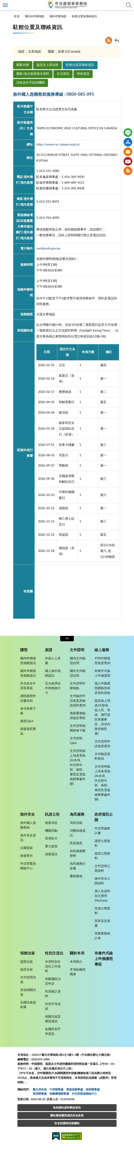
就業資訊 (51, 854)
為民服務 (77, 814)
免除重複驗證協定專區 (77, 716)
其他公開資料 (102, 911)
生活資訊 (63, 73)
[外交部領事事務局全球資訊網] (67, 4)
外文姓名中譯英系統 (28, 686)
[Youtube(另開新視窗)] (128, 161)
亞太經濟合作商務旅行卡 (53, 688)
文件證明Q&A (76, 741)
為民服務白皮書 (77, 866)
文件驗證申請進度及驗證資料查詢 (77, 701)
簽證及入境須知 (47, 65)
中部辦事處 (57, 1089)
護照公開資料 (102, 843)
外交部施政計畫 (102, 831)
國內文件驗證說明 (77, 661)
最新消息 (51, 823)
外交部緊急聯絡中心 (28, 866)
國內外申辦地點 (34, 16)
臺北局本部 (40, 1089)
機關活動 (51, 830)
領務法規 (27, 953)
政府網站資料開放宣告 (67, 1107)
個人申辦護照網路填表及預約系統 (102, 688)
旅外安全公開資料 (102, 881)
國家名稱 (22, 65)
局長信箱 (76, 823)
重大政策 (51, 846)
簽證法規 (26, 969)
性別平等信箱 (53, 1006)
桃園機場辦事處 (59, 1093)
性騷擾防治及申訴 (53, 981)
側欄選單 (5, 5)
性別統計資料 (53, 994)
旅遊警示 (26, 855)
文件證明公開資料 (102, 868)
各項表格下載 (28, 711)
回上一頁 (116, 40)
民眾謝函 (76, 843)
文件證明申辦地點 (77, 686)
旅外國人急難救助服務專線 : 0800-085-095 (53, 94)
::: (2, 3)
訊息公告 (52, 814)
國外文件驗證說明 (77, 673)
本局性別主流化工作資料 (53, 966)
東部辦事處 (40, 1093)
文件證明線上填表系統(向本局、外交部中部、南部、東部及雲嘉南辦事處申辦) (77, 767)
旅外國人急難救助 (28, 825)
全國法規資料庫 (28, 1005)
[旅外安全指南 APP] (128, 142)
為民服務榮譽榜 (77, 853)
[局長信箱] (128, 151)
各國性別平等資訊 (53, 1032)
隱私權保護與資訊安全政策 (67, 1115)
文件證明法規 (28, 980)
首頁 (17, 16)
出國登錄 (26, 848)
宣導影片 (51, 838)
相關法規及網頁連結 (53, 1019)
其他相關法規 (28, 992)
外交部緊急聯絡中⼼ (84, 1093)
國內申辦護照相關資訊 (28, 661)
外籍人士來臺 (53, 661)
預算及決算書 (102, 923)
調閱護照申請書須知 (28, 698)
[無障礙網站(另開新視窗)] (71, 1136)
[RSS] (128, 171)
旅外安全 (27, 814)
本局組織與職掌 (77, 972)
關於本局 (77, 953)
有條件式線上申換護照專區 (104, 958)
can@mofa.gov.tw (48, 248)
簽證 (48, 650)
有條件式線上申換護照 (102, 673)
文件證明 (77, 650)
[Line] (128, 132)
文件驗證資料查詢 (102, 756)
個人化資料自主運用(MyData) (102, 896)
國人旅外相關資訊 (53, 673)
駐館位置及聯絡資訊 (80, 65)
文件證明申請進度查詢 (102, 744)
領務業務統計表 (102, 936)
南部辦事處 (93, 1089)
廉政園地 (76, 876)
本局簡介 (76, 961)
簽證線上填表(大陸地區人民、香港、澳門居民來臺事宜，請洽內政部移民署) (102, 717)
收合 (67, 638)
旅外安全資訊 (28, 838)
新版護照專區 (28, 731)
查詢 (129, 5)
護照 (24, 650)
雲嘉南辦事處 (74, 1089)
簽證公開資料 (102, 856)
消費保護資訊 (77, 833)
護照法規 (26, 961)
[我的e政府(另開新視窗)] (56, 1136)
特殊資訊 (83, 73)
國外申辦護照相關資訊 (28, 673)
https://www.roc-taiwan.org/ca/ (58, 144)
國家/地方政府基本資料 (32, 73)
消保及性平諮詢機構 (30, 82)
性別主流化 (54, 953)
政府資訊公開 (104, 817)
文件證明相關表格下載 (77, 728)
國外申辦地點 (58, 16)
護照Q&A (26, 721)
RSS (108, 40)
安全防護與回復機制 (67, 1123)
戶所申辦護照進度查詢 (102, 661)
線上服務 (102, 650)
